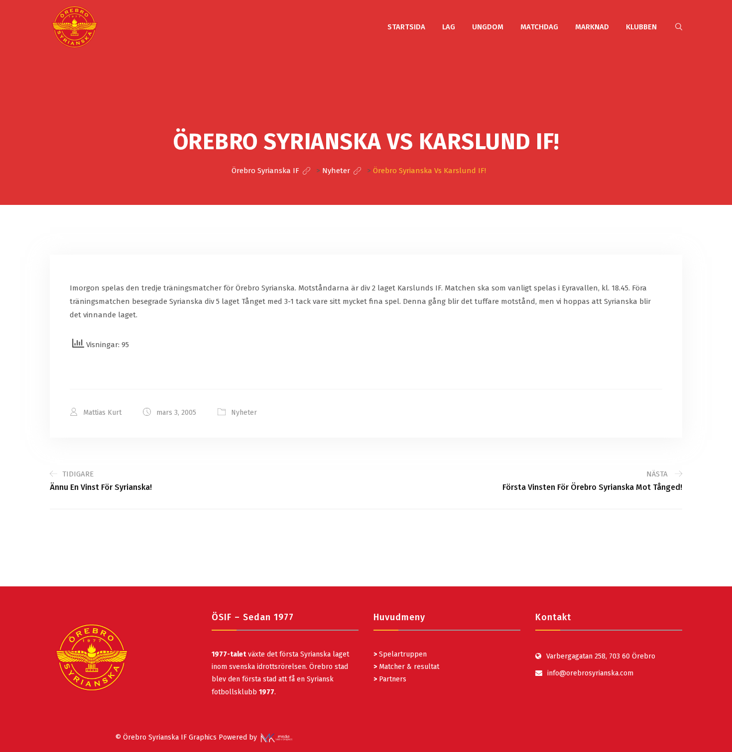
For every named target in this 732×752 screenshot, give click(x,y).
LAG (448, 26)
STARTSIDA (406, 26)
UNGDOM (487, 26)
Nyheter (244, 412)
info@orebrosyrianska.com (590, 673)
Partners (389, 679)
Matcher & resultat (406, 666)
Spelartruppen (402, 654)
